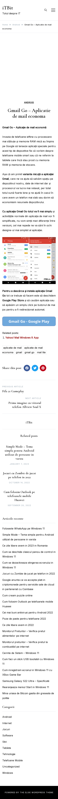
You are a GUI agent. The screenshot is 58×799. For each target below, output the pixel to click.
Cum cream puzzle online (17, 595)
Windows (7, 772)
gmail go (29, 352)
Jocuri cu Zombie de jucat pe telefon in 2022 (28, 573)
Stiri (4, 741)
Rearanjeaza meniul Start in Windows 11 (25, 687)
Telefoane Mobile (12, 760)
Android (29, 102)
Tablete (6, 747)
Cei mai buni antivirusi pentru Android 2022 (27, 612)
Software (7, 735)
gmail (19, 352)
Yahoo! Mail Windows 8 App (22, 337)
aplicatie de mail (12, 347)
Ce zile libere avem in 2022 (18, 625)
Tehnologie (8, 754)
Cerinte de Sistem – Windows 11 (20, 653)
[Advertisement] (29, 69)
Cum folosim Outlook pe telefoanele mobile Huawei (19, 496)
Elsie (28, 792)
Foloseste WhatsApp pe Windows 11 (23, 528)
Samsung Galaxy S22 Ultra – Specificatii (25, 681)
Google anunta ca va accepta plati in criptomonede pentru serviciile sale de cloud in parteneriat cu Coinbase (28, 584)
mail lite (41, 352)
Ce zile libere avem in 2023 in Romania (24, 545)
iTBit (7, 8)
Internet (7, 723)
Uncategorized (10, 766)
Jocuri (6, 729)
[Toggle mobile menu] (53, 10)
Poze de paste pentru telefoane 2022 (24, 618)
